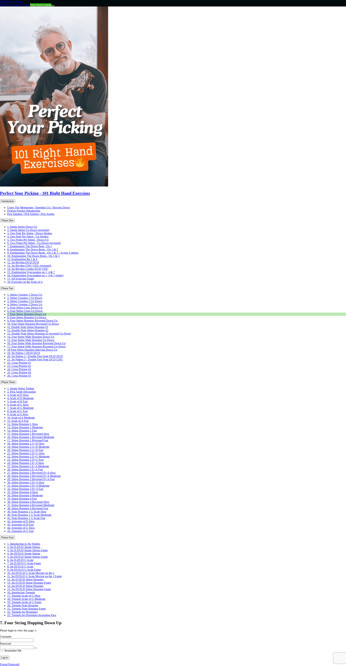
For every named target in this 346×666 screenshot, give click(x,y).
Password (5, 643)
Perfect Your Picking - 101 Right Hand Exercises (45, 193)
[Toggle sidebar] (53, 5)
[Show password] (35, 648)
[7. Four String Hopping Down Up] (54, 185)
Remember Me (13, 650)
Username (6, 636)
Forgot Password (9, 664)
